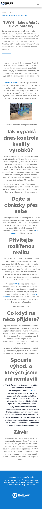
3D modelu (32, 391)
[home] (8, 3)
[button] (38, 4)
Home (4, 12)
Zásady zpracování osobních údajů (21, 477)
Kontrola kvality (11, 83)
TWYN (16, 284)
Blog (11, 12)
